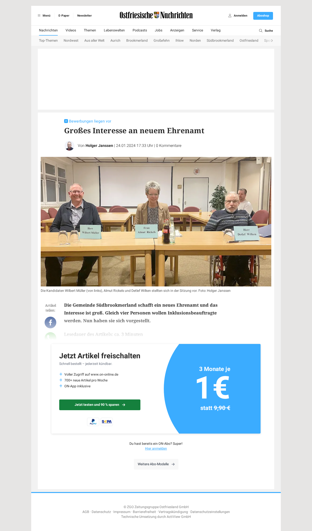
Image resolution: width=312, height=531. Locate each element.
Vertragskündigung (173, 511)
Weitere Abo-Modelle (153, 464)
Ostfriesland (249, 40)
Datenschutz (101, 511)
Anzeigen (177, 30)
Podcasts (140, 30)
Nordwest (71, 40)
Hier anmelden (156, 448)
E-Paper (63, 16)
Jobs (158, 30)
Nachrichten (48, 30)
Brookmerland (137, 40)
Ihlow (180, 40)
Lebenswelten (114, 30)
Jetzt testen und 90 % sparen (97, 404)
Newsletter (84, 16)
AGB (85, 511)
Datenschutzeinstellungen (210, 511)
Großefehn (162, 40)
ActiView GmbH (179, 516)
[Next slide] (267, 41)
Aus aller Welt (94, 40)
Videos (71, 30)
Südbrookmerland (220, 40)
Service (197, 30)
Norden (195, 40)
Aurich (115, 40)
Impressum (121, 511)
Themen (90, 30)
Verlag (216, 30)
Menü (46, 15)
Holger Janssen (99, 146)
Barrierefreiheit (144, 511)
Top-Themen (48, 40)
